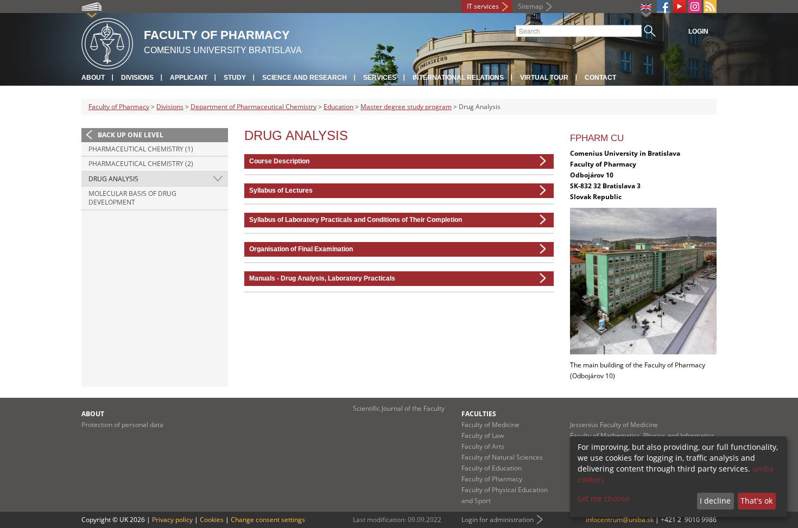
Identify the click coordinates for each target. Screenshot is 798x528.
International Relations (458, 77)
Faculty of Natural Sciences (502, 457)
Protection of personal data (122, 424)
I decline (715, 500)
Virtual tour (544, 77)
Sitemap (530, 6)
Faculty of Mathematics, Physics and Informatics (642, 435)
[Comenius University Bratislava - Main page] (107, 42)
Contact (600, 77)
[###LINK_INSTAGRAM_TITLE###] (694, 6)
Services (379, 77)
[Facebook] (663, 6)
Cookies (212, 519)
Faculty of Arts (482, 446)
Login (698, 31)
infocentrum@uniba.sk (620, 519)
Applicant (188, 77)
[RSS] (710, 6)
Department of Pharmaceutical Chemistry (253, 106)
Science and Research (304, 77)
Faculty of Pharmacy (118, 106)
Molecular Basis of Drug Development (132, 198)
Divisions (137, 77)
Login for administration (497, 519)
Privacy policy (172, 519)
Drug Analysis (113, 178)
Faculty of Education (491, 468)
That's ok (756, 500)
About (93, 77)
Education (338, 106)
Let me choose (604, 498)
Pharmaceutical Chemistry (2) (140, 163)
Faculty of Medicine (490, 424)
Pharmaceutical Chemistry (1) (140, 149)
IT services (483, 6)
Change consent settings (268, 519)
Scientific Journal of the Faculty (399, 408)
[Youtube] (679, 6)
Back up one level (130, 134)
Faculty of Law (482, 435)
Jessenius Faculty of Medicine (614, 424)
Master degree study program (406, 106)
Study (235, 77)
